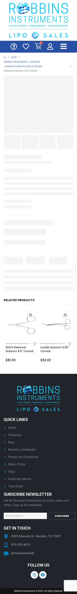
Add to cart (30, 315)
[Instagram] (34, 575)
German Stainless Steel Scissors (20, 343)
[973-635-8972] (6, 545)
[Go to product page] (21, 324)
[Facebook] (43, 575)
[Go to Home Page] (5, 57)
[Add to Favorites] (35, 343)
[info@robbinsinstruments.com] (6, 553)
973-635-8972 (20, 544)
